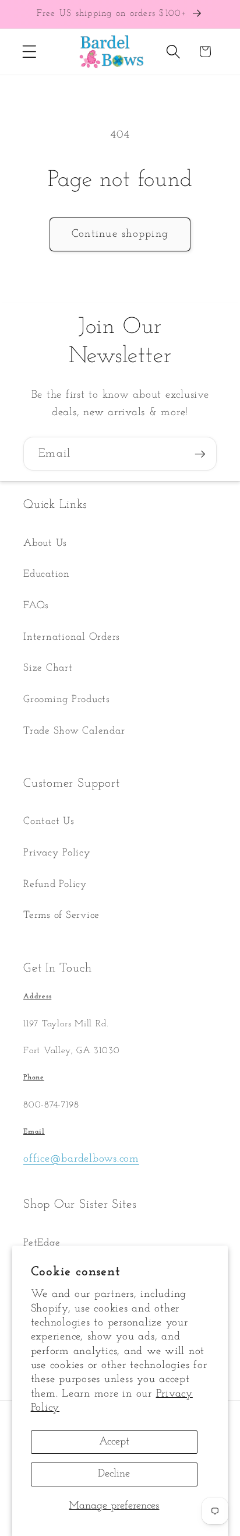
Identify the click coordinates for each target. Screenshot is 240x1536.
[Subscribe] (200, 454)
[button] (29, 52)
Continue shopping (120, 234)
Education (46, 574)
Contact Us (49, 821)
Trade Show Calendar (74, 731)
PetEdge (41, 1243)
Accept (114, 1441)
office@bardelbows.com (81, 1159)
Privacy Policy (57, 853)
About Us (45, 543)
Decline (114, 1473)
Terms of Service (61, 915)
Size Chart (48, 668)
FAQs (36, 606)
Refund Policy (55, 884)
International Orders (71, 637)
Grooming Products (66, 699)
